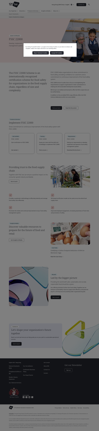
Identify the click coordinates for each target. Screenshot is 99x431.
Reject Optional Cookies (40, 52)
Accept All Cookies (57, 52)
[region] (50, 50)
